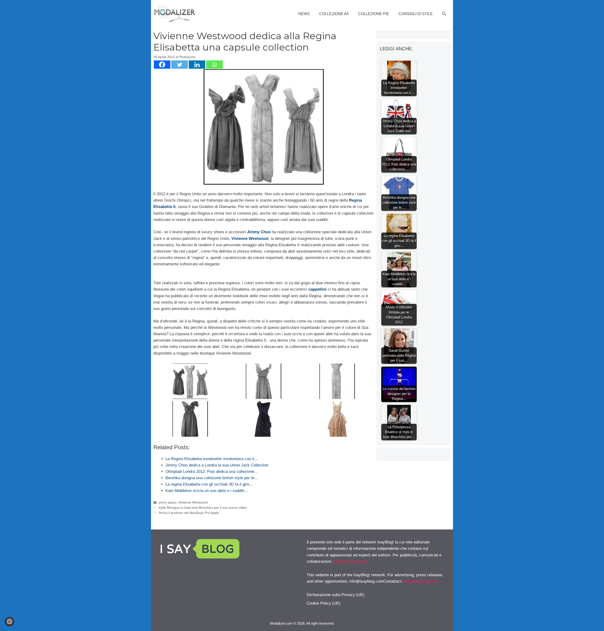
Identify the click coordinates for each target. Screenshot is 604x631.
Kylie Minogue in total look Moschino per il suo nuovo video (203, 507)
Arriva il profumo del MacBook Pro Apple (189, 513)
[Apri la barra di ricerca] (444, 14)
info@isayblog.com (350, 561)
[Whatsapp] (214, 64)
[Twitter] (179, 64)
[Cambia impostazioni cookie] (9, 621)
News (304, 14)
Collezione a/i (333, 14)
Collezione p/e (373, 14)
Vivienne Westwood (193, 502)
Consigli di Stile (415, 14)
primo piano (167, 502)
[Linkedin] (197, 64)
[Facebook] (162, 64)
